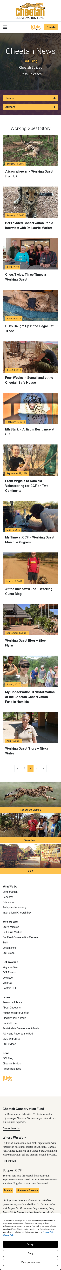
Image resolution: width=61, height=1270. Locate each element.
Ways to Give (10, 967)
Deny (30, 1253)
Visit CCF (8, 982)
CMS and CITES (11, 1038)
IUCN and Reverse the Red (18, 1033)
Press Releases (30, 74)
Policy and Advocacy (14, 907)
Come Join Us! (11, 1128)
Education (8, 902)
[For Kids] (36, 27)
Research (8, 897)
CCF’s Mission (11, 926)
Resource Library (30, 809)
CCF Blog (31, 61)
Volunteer (30, 840)
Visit (30, 871)
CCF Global (9, 952)
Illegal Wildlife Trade (14, 1018)
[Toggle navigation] (5, 27)
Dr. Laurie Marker (12, 932)
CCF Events (9, 972)
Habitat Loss (10, 1023)
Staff (5, 942)
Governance (9, 947)
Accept (30, 1244)
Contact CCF (10, 988)
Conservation (10, 891)
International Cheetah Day (17, 912)
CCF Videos (9, 1044)
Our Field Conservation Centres (20, 937)
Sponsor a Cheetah (27, 1190)
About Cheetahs (12, 1007)
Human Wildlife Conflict (16, 1012)
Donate (51, 27)
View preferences (30, 1262)
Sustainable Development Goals (21, 1028)
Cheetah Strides (30, 67)
